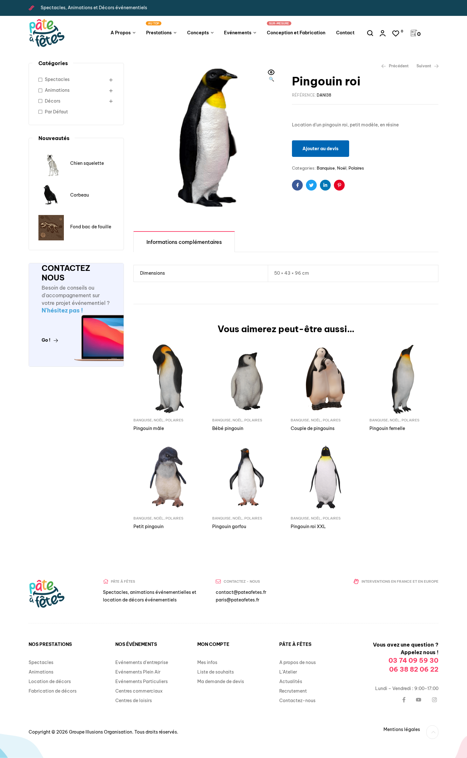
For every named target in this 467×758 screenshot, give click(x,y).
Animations (57, 90)
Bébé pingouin (227, 428)
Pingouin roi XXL (308, 526)
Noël (341, 168)
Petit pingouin (148, 526)
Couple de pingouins (313, 428)
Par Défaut (56, 112)
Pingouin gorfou (229, 526)
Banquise (326, 168)
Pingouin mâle (148, 428)
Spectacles (57, 79)
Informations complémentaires (184, 242)
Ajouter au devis (320, 148)
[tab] (184, 241)
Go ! (46, 340)
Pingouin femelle (387, 428)
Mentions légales (401, 729)
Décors (52, 101)
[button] (271, 76)
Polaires (356, 168)
